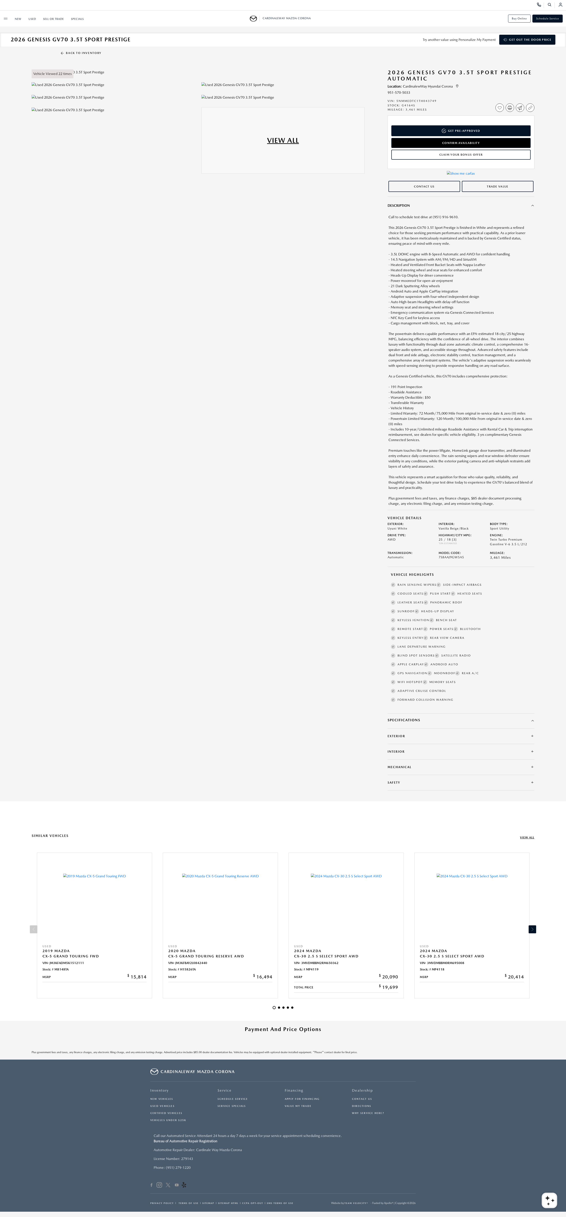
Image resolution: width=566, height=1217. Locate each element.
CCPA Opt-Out (252, 1203)
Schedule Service (547, 18)
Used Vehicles (162, 1106)
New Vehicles (161, 1099)
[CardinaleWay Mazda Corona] (255, 18)
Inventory (159, 1090)
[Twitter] (168, 1185)
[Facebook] (151, 1185)
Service (225, 1090)
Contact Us (362, 1099)
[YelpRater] (184, 1185)
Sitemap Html (228, 1203)
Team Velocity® (356, 1203)
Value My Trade (298, 1106)
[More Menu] (5, 18)
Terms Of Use (188, 1203)
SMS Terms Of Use (280, 1203)
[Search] (551, 5)
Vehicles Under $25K (168, 1120)
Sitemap (208, 1203)
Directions (361, 1106)
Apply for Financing (302, 1099)
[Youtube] (177, 1185)
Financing (294, 1090)
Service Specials (232, 1106)
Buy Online (519, 18)
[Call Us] (540, 5)
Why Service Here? (368, 1113)
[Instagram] (159, 1185)
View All (527, 837)
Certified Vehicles (166, 1113)
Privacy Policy (162, 1203)
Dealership (362, 1090)
